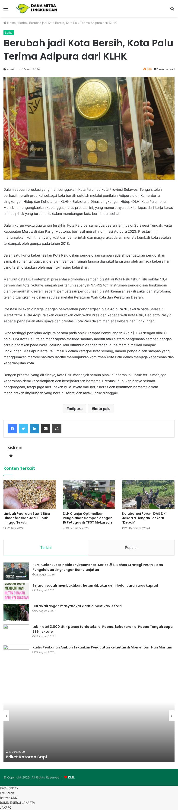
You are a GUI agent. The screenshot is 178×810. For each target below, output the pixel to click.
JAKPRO (6, 807)
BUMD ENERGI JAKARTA (17, 802)
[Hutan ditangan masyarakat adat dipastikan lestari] (16, 612)
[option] (89, 715)
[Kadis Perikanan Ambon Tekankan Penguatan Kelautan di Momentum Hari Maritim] (16, 653)
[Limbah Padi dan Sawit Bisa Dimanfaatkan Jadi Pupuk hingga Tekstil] (29, 494)
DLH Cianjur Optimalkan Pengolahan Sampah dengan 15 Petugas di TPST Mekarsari (87, 518)
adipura (76, 408)
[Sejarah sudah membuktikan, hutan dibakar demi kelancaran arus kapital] (16, 591)
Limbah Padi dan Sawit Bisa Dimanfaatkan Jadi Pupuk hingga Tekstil (26, 518)
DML (71, 777)
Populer (131, 547)
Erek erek (7, 793)
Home (11, 23)
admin (11, 69)
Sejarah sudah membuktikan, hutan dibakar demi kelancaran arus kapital (95, 585)
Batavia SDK (8, 798)
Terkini (46, 547)
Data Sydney (9, 788)
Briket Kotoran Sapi (26, 757)
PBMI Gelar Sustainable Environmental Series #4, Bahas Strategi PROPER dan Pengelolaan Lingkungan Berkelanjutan (97, 567)
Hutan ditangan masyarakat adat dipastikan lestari (77, 606)
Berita (22, 23)
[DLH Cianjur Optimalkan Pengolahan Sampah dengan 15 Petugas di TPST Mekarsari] (89, 494)
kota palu (102, 408)
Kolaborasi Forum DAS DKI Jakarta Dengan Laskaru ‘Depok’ (144, 518)
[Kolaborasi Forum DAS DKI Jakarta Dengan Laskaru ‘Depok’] (148, 494)
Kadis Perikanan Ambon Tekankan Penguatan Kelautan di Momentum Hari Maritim (102, 647)
